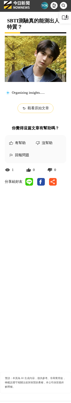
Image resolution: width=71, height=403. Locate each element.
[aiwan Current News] (44, 5)
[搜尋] (63, 5)
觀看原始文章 (38, 108)
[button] (54, 5)
